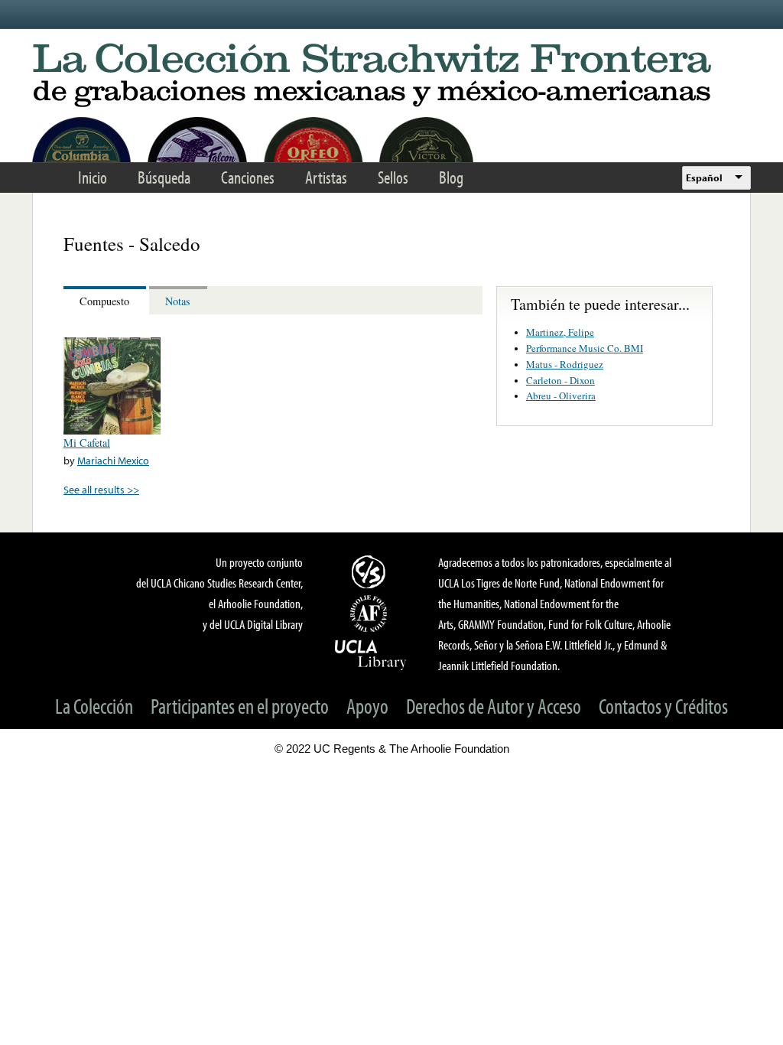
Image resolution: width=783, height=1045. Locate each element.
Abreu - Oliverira (561, 395)
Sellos (393, 177)
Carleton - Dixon (560, 380)
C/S (371, 571)
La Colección (94, 705)
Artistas (326, 177)
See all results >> (101, 489)
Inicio (92, 177)
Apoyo (367, 705)
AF (371, 613)
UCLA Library (371, 654)
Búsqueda (164, 177)
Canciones (248, 177)
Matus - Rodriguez (564, 364)
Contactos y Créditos (663, 705)
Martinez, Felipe (560, 332)
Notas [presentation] (177, 301)
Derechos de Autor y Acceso (493, 705)
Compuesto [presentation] (104, 301)
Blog (451, 177)
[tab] (106, 300)
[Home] (391, 76)
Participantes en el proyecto (240, 705)
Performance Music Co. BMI (584, 348)
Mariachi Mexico (113, 460)
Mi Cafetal (86, 442)
